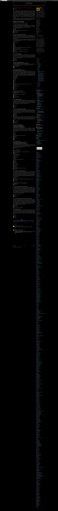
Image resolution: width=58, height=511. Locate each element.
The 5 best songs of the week (40, 98)
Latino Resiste (38, 338)
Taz (36, 461)
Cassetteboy (37, 196)
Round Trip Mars (38, 422)
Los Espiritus (37, 348)
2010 (37, 61)
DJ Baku (37, 239)
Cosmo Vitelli (37, 214)
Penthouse (37, 397)
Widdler (37, 499)
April (38, 82)
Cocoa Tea (37, 210)
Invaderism (37, 306)
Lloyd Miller (37, 344)
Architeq (37, 162)
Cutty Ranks (37, 221)
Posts (38, 147)
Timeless (37, 483)
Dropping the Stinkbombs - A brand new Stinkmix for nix (22, 7)
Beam (37, 169)
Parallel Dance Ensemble (39, 395)
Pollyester (37, 402)
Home (24, 245)
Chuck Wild (37, 205)
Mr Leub (37, 372)
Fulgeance (37, 277)
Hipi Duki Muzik (38, 295)
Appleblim (37, 161)
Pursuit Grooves (38, 405)
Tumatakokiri (37, 487)
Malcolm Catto (38, 353)
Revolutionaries (38, 411)
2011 (37, 60)
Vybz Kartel (25, 221)
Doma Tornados (38, 245)
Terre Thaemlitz (38, 462)
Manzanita (37, 354)
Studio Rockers (38, 455)
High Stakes (37, 294)
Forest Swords (38, 273)
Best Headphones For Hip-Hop (40, 106)
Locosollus (37, 345)
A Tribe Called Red (38, 154)
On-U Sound (37, 386)
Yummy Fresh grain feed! (40, 111)
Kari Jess (37, 328)
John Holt (37, 322)
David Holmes (37, 229)
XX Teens (37, 503)
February (39, 84)
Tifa (36, 479)
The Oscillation (38, 474)
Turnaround (37, 488)
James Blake (37, 311)
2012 (37, 59)
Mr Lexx (37, 373)
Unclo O (37, 489)
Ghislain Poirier (38, 281)
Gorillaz (37, 285)
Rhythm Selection (38, 413)
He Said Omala (38, 289)
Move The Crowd (39, 119)
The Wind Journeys (38, 478)
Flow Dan (37, 269)
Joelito (37, 321)
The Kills (37, 471)
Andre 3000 (37, 159)
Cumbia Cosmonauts (38, 219)
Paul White (37, 396)
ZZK (36, 507)
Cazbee (37, 197)
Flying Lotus (37, 271)
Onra (36, 389)
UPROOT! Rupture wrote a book (40, 117)
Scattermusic (37, 429)
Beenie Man (19, 220)
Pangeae (37, 394)
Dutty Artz (37, 253)
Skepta (37, 439)
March (38, 83)
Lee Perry (37, 340)
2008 (37, 86)
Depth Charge (37, 235)
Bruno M (38, 131)
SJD (36, 438)
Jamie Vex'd (37, 314)
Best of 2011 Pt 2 (38, 176)
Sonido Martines (38, 446)
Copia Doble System (38, 213)
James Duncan (38, 312)
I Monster (37, 302)
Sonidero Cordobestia (38, 444)
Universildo (37, 491)
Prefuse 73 (37, 403)
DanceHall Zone (39, 124)
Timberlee (37, 482)
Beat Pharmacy (38, 170)
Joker (37, 323)
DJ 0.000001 (37, 238)
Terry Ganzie (37, 464)
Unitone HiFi (37, 490)
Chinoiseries (37, 202)
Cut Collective (37, 220)
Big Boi (37, 177)
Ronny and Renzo (38, 420)
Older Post (34, 245)
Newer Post (14, 245)
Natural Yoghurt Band (38, 380)
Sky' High (37, 440)
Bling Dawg (37, 180)
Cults (36, 218)
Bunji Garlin (37, 187)
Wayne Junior (37, 497)
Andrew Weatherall (38, 160)
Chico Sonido (37, 201)
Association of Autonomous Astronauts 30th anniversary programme (40, 101)
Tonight (38, 138)
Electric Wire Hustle (38, 261)
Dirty (36, 236)
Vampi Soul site (15, 178)
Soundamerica (38, 449)
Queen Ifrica (37, 406)
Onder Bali (37, 387)
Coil (36, 211)
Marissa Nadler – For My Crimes (40, 115)
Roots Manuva (38, 421)
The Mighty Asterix (38, 472)
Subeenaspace (14, 215)
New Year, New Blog (39, 136)
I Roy (37, 303)
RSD (22, 221)
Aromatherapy (37, 163)
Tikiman (37, 481)
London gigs (37, 346)
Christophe (37, 203)
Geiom (37, 280)
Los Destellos (37, 347)
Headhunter (37, 290)
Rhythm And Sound (38, 412)
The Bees (37, 466)
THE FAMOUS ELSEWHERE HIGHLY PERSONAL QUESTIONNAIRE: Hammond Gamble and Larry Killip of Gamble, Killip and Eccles (40, 95)
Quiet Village (37, 407)
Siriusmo (37, 436)
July (38, 68)
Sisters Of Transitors (38, 437)
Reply (15, 227)
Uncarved (16, 210)
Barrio (37, 168)
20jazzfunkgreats (39, 103)
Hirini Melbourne (38, 296)
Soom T (37, 448)
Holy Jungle (37, 298)
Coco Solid (37, 209)
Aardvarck (16, 220)
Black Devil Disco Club (39, 179)
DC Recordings (38, 231)
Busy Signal (27, 220)
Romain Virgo (37, 419)
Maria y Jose (37, 356)
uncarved (38, 100)
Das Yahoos (37, 227)
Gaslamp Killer (38, 279)
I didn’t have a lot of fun (39, 104)
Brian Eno (37, 184)
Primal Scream (38, 404)
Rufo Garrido (37, 424)
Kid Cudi (37, 330)
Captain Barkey (31, 220)
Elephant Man (37, 262)
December (39, 63)
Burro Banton (23, 220)
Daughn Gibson (38, 228)
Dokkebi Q (37, 243)
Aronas (37, 164)
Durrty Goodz (37, 252)
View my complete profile (39, 36)
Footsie (37, 272)
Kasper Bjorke (38, 329)
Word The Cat (38, 122)
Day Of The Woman (38, 230)
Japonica (37, 315)
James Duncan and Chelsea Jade (40, 313)
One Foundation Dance (39, 388)
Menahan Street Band (38, 361)
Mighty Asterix (38, 364)
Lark (36, 337)
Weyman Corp (38, 498)
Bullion (37, 186)
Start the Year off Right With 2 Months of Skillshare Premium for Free (40, 112)
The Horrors (37, 470)
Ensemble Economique (39, 263)
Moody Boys (37, 370)
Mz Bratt (37, 379)
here (27, 37)
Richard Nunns (38, 415)
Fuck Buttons (37, 276)
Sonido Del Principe (38, 445)
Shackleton (37, 432)
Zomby (37, 505)
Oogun (37, 390)
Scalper (37, 428)
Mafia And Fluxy (38, 352)
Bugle (37, 185)
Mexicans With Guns (38, 363)
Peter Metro (37, 398)
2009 (37, 62)
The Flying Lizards (38, 469)
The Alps (37, 465)
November (39, 64)
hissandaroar (37, 297)
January (39, 85)
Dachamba (37, 222)
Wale (36, 495)
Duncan (37, 251)
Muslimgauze (37, 377)
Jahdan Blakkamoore (38, 310)
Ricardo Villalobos (38, 414)
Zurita (37, 506)
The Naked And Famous (39, 473)
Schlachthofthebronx (38, 430)
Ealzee (37, 254)
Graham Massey (38, 286)
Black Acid (37, 178)
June (38, 69)
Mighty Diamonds (38, 365)
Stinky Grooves (38, 454)
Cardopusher (37, 195)
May (38, 70)
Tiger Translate (38, 480)
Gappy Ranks (37, 278)
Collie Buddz (37, 212)
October (39, 65)
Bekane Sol (37, 172)
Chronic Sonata (38, 204)
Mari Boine (37, 355)
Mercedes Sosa (38, 362)
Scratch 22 (37, 431)
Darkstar (37, 226)
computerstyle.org (39, 133)
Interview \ (37, 305)
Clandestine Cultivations (39, 206)
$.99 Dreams (37, 152)
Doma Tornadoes (38, 244)
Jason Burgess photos (16, 221)
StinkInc (29, 3)
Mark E (37, 357)
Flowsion (37, 270)
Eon (36, 264)
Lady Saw (20, 221)
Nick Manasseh (38, 382)
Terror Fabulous (38, 463)
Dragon (37, 247)
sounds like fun (39, 135)
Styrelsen (37, 456)
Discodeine (37, 237)
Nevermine (37, 381)
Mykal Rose (37, 378)
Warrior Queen (38, 496)
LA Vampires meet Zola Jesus (39, 335)
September (39, 66)
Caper (37, 193)
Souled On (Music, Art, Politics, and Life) (40, 127)
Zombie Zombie (38, 504)
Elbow (37, 260)
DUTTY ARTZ (38, 108)
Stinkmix (37, 453)
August (39, 67)
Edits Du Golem (38, 256)
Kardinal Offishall (38, 327)
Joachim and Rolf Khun (39, 320)
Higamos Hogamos (38, 293)
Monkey (37, 369)
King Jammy (37, 331)
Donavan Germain (38, 246)
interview (37, 304)
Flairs (37, 268)
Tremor (37, 486)
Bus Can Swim (38, 189)
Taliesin (37, 457)
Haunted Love (37, 288)
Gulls (36, 287)
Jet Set (37, 319)
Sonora (37, 447)
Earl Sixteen (37, 255)
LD (36, 339)
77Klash (37, 153)
